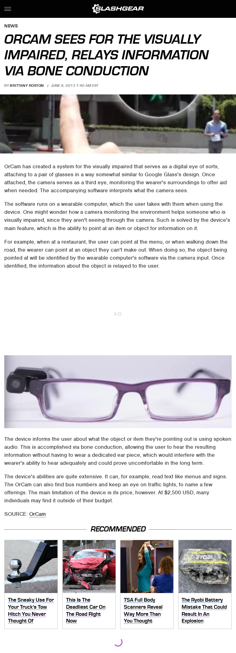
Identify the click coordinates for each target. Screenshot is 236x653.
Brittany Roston (27, 85)
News (11, 26)
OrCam (37, 514)
